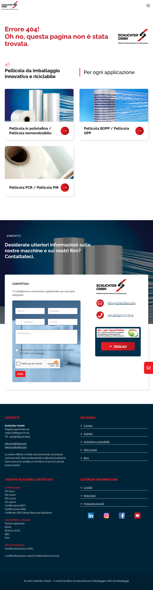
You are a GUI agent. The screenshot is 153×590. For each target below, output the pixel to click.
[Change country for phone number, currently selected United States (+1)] (18, 322)
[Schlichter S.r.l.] (9, 5)
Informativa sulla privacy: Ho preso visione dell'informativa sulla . (47, 352)
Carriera (88, 425)
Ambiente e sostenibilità (97, 441)
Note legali (89, 495)
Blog (86, 458)
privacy (41, 353)
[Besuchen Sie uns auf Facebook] (122, 515)
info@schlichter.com (122, 303)
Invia (20, 373)
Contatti (88, 487)
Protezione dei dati (94, 503)
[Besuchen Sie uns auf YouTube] (137, 515)
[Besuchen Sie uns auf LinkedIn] (91, 515)
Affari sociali (90, 450)
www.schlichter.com (16, 447)
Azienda (88, 433)
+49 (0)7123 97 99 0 (120, 315)
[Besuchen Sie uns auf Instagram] (106, 515)
